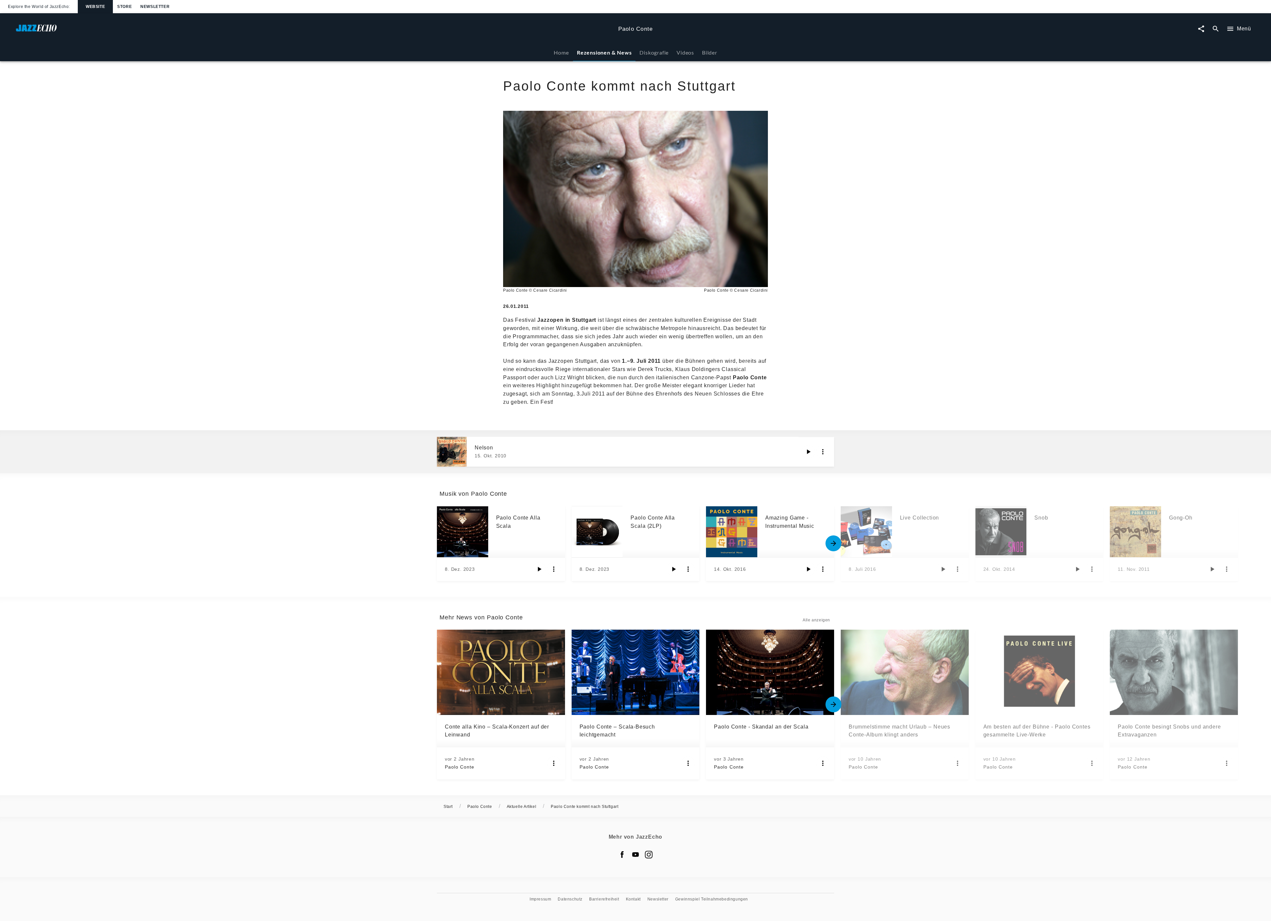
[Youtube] (635, 854)
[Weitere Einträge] (833, 543)
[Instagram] (648, 854)
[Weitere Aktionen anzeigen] (822, 451)
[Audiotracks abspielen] (808, 451)
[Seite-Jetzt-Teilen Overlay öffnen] (1201, 29)
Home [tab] (561, 52)
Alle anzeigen (816, 620)
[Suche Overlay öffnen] (1215, 29)
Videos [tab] (685, 52)
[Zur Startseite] (314, 31)
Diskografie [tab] (654, 52)
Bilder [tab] (709, 52)
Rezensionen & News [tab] (604, 52)
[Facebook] (622, 854)
